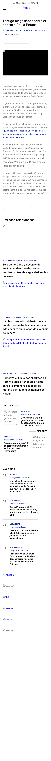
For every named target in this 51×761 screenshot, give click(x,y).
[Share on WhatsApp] (14, 40)
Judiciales (38, 31)
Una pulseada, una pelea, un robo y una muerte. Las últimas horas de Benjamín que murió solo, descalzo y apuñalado (23, 486)
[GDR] (20, 597)
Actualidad (15, 501)
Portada (28, 31)
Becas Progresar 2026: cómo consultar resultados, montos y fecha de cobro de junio (24, 511)
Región (24, 411)
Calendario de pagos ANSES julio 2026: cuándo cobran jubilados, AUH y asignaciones (24, 534)
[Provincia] (20, 575)
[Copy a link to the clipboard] (27, 40)
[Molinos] (20, 619)
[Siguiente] (40, 443)
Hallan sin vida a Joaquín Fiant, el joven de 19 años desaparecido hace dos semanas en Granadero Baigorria (22, 558)
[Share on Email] (23, 40)
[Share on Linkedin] (18, 40)
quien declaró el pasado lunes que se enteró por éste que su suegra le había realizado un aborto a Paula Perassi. (25, 134)
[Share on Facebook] (5, 40)
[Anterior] (11, 417)
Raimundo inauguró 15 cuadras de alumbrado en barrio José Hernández (16, 447)
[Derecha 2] (20, 608)
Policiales (7, 260)
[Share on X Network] (9, 40)
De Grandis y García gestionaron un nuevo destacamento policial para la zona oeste (33, 421)
